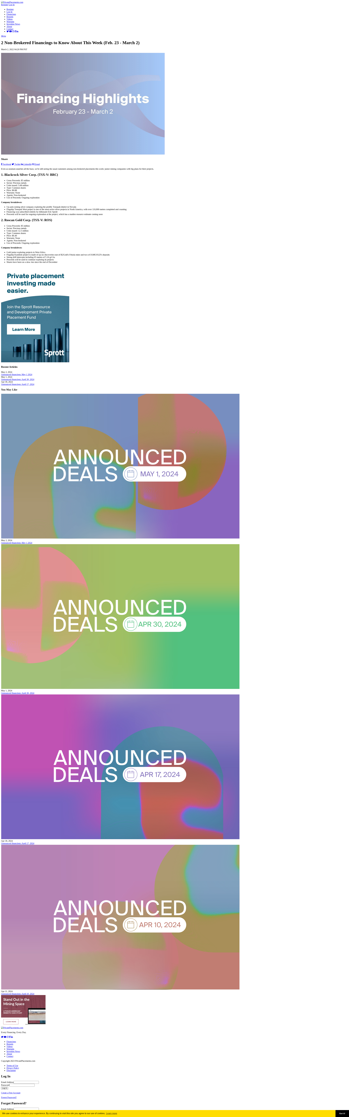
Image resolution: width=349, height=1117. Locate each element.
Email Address (7, 1082)
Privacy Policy (13, 1068)
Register (4, 5)
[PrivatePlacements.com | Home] (12, 2)
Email (37, 164)
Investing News (13, 24)
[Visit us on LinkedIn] (17, 31)
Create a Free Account (10, 1093)
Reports (10, 17)
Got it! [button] (342, 1113)
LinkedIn (27, 164)
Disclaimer (11, 1070)
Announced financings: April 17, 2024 (17, 384)
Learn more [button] (111, 1113)
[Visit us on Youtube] (10, 31)
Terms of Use (12, 1065)
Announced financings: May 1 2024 (16, 374)
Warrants (10, 21)
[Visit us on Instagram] (13, 31)
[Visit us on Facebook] (15, 31)
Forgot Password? (9, 1097)
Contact (10, 29)
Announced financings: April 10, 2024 (17, 994)
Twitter (17, 164)
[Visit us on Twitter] (8, 31)
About (9, 26)
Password (5, 1085)
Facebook (7, 164)
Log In (12, 5)
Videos (10, 19)
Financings (11, 14)
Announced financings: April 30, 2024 (17, 379)
